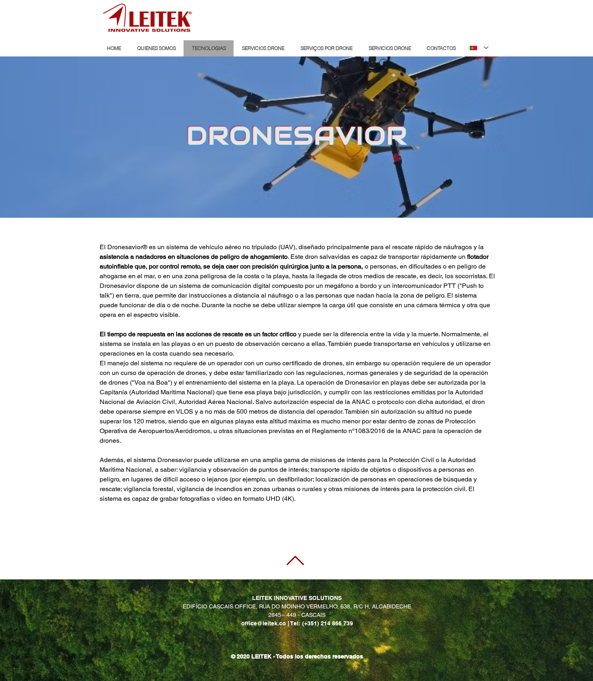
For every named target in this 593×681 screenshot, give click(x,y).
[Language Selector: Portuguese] (479, 47)
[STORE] (452, 18)
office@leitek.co (263, 623)
